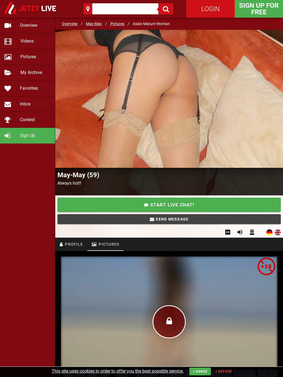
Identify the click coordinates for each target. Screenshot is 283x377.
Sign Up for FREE (259, 9)
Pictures (117, 24)
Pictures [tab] (108, 244)
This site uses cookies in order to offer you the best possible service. (118, 371)
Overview (70, 24)
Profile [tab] (73, 244)
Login (210, 9)
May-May (94, 24)
